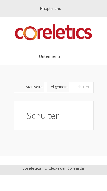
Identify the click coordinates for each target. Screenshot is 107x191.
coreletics (32, 168)
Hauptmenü (50, 8)
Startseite (34, 86)
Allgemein (59, 86)
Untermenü (49, 56)
